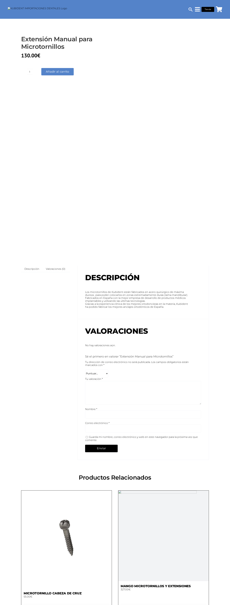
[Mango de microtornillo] (173, 140)
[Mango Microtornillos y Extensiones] (163, 536)
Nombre (91, 409)
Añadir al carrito (57, 71)
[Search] (190, 9)
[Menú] (197, 9)
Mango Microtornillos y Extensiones (156, 586)
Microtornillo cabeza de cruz (53, 593)
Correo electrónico (97, 423)
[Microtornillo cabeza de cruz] (66, 539)
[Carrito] (219, 9)
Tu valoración (94, 378)
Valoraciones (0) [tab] (55, 268)
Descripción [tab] (31, 268)
